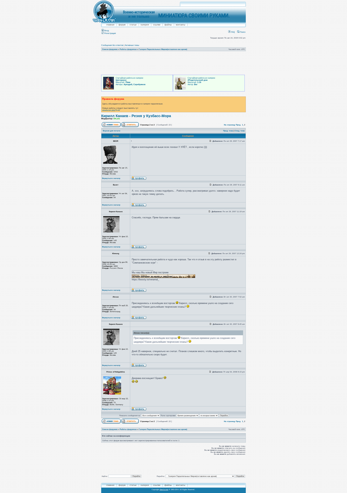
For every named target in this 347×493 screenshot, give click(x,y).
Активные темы (132, 45)
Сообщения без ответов (112, 45)
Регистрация (110, 33)
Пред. (238, 125)
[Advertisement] (173, 63)
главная (110, 24)
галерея (145, 24)
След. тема (240, 131)
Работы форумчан (128, 49)
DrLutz (116, 118)
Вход (106, 30)
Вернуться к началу (111, 178)
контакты (180, 24)
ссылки (156, 24)
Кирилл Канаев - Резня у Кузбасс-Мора (136, 116)
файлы (168, 24)
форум (122, 24)
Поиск (242, 32)
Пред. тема (228, 131)
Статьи (133, 24)
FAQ (232, 32)
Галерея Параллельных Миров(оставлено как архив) (163, 49)
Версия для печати (111, 131)
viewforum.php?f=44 (111, 110)
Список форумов (109, 49)
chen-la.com (164, 489)
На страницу (229, 125)
